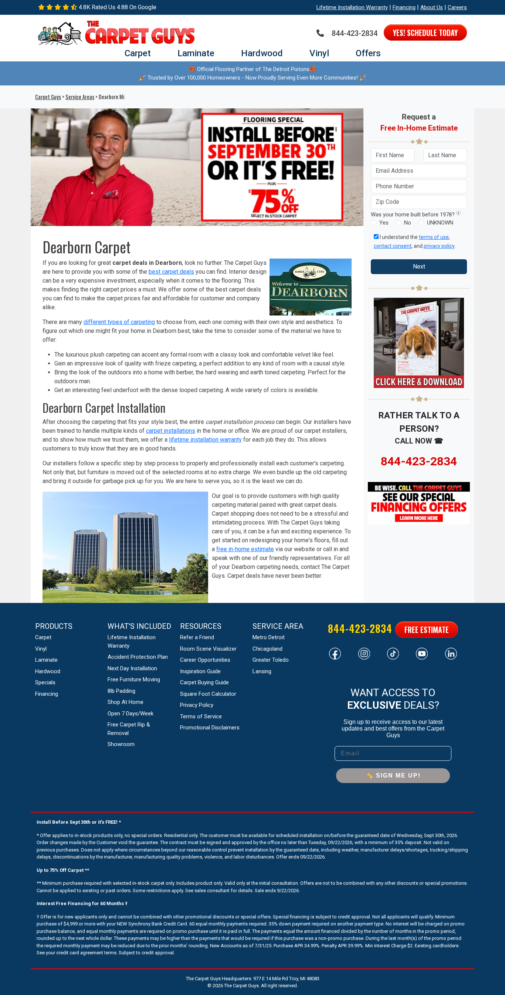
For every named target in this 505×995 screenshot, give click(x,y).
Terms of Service (201, 716)
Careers (457, 7)
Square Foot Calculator (208, 694)
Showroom (121, 744)
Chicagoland (267, 648)
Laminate (195, 53)
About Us (431, 7)
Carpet (138, 53)
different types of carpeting (119, 322)
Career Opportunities (205, 660)
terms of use (434, 237)
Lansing (262, 671)
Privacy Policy (196, 705)
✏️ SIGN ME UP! (393, 775)
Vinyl (319, 53)
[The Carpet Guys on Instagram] (364, 653)
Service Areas (79, 97)
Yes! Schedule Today (425, 32)
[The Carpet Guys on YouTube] (422, 653)
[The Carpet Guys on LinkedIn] (451, 653)
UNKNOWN (440, 222)
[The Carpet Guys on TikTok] (393, 653)
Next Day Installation (132, 668)
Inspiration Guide (200, 671)
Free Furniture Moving (134, 679)
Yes (384, 222)
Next (419, 266)
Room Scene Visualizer (208, 648)
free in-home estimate (245, 549)
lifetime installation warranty (205, 439)
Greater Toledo (271, 660)
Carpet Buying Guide (204, 682)
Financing (404, 7)
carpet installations (170, 430)
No (407, 222)
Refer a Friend (197, 637)
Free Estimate (426, 629)
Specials (45, 682)
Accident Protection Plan (138, 657)
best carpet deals (171, 271)
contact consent (392, 246)
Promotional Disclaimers (210, 727)
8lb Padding (121, 691)
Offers (368, 53)
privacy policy (439, 246)
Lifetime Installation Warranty (352, 7)
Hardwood (262, 53)
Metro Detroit (269, 637)
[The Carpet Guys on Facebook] (335, 653)
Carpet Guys (48, 97)
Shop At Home (125, 702)
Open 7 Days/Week (130, 713)
